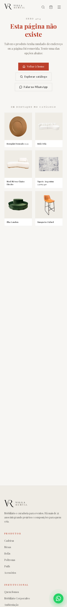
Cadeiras (9, 540)
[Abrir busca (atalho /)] (43, 7)
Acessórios (10, 572)
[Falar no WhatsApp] (58, 598)
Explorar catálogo (35, 76)
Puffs (7, 566)
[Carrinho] (51, 7)
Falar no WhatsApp (36, 87)
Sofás (7, 553)
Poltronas (9, 560)
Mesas (7, 547)
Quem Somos (11, 592)
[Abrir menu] (59, 7)
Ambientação (11, 604)
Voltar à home (35, 66)
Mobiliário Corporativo (17, 598)
